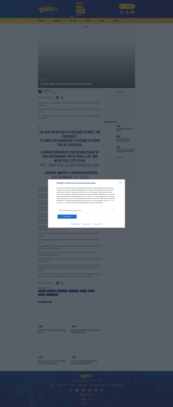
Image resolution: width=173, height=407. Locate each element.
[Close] (121, 183)
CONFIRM (67, 216)
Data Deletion (75, 224)
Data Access (86, 224)
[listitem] (86, 210)
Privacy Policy (98, 224)
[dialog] (86, 203)
